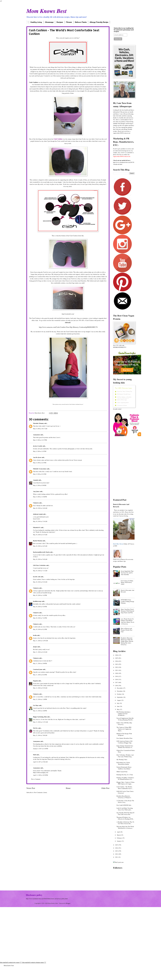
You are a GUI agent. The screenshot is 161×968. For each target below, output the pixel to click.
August (119, 700)
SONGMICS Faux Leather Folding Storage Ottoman (127, 601)
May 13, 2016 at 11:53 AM (40, 722)
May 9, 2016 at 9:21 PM (39, 474)
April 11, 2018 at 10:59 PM (40, 775)
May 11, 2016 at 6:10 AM (40, 652)
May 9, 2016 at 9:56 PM (39, 485)
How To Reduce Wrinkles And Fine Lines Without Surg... (125, 755)
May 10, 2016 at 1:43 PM (40, 595)
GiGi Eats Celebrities (39, 565)
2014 (116, 848)
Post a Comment (35, 779)
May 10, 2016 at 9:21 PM (40, 629)
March (119, 835)
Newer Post (30, 788)
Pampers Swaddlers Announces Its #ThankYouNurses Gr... (125, 778)
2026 (116, 655)
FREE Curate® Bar (122, 772)
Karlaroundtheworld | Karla (41, 552)
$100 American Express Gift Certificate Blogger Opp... (124, 742)
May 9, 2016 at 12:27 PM (40, 440)
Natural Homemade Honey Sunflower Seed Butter (124, 768)
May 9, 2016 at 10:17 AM (40, 429)
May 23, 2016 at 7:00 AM (40, 735)
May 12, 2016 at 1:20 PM (40, 699)
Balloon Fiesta (81, 22)
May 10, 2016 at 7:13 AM (40, 571)
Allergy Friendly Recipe (99, 22)
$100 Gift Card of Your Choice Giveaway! (125, 792)
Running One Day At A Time (125, 775)
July (118, 703)
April (118, 832)
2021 (116, 670)
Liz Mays (35, 705)
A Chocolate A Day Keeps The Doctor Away (125, 801)
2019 (116, 676)
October (119, 694)
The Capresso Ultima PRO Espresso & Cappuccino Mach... (124, 728)
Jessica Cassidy (37, 446)
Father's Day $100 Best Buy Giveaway (124, 723)
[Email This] (50, 413)
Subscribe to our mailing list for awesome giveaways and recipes (124, 29)
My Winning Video (122, 759)
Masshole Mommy (38, 423)
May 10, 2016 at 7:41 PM (40, 618)
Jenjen (35, 647)
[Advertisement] (124, 467)
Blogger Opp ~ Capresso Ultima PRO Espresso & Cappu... (125, 783)
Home (68, 788)
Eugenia (35, 681)
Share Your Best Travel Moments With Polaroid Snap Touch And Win (127, 610)
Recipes (60, 22)
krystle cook (36, 577)
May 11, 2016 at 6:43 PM (40, 675)
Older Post (105, 788)
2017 (116, 682)
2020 (116, 673)
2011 (116, 857)
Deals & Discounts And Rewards (121, 505)
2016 (116, 685)
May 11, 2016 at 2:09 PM (40, 663)
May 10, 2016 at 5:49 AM (40, 559)
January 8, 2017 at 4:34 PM (40, 748)
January (119, 841)
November (120, 691)
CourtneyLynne (37, 669)
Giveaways (49, 22)
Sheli (34, 755)
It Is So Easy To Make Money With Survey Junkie (127, 582)
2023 (116, 664)
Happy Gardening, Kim (40, 717)
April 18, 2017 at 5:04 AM (40, 762)
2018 (116, 679)
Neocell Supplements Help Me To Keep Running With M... (125, 719)
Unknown (36, 503)
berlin (35, 635)
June (118, 706)
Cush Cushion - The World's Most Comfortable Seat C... (125, 787)
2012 (116, 854)
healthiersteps (37, 601)
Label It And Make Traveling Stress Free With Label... (125, 809)
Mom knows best (9, 965)
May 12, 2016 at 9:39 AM (40, 688)
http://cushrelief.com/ (68, 314)
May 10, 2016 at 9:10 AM (40, 582)
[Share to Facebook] (55, 413)
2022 (116, 667)
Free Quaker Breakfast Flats (124, 738)
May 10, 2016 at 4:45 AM (40, 546)
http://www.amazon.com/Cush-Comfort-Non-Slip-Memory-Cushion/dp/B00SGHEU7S (68, 327)
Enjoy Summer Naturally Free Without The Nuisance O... (125, 746)
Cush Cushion (33, 82)
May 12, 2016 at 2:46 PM (40, 711)
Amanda (35, 480)
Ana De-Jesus (37, 457)
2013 (116, 851)
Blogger (68, 903)
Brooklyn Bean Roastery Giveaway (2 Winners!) (124, 797)
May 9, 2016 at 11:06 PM (40, 497)
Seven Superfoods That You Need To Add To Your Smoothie (127, 572)
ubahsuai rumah (38, 514)
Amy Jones (36, 491)
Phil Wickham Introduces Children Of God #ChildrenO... (124, 713)
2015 (116, 845)
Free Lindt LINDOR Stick (124, 805)
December (120, 688)
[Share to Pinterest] (57, 413)
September (120, 697)
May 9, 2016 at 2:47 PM (39, 451)
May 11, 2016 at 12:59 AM (40, 641)
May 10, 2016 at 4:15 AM (40, 535)
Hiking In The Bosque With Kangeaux (124, 734)
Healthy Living (36, 22)
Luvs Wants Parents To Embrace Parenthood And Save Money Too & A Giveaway (127, 621)
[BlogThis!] (52, 413)
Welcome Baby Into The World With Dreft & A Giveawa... (125, 827)
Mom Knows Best (46, 11)
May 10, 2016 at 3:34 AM (40, 521)
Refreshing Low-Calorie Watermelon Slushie (123, 763)
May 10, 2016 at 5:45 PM (40, 606)
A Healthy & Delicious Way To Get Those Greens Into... (125, 822)
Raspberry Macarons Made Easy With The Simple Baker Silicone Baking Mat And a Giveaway (127, 641)
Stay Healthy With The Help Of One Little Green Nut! (125, 813)
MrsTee (35, 728)
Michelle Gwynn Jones (39, 469)
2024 (116, 661)
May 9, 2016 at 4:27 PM (39, 463)
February (119, 838)
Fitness (69, 22)
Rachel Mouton (37, 541)
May (118, 709)
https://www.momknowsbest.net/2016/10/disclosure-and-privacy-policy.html (47, 899)
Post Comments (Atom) (40, 792)
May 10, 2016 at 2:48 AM (40, 508)
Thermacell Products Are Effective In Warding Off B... (125, 818)
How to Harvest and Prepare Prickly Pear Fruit (126, 630)
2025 (116, 658)
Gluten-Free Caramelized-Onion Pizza (126, 751)
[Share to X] (53, 413)
